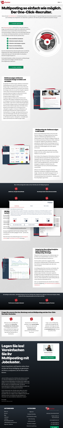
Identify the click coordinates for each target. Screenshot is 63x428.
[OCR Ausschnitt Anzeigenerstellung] (47, 90)
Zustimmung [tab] (17, 205)
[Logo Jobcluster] (5, 1)
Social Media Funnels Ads (14, 240)
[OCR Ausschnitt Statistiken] (16, 261)
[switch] (26, 221)
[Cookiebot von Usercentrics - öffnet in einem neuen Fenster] (48, 202)
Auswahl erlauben (31, 224)
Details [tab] (31, 205)
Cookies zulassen (46, 224)
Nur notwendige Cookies (17, 224)
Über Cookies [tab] (46, 205)
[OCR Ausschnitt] (16, 147)
